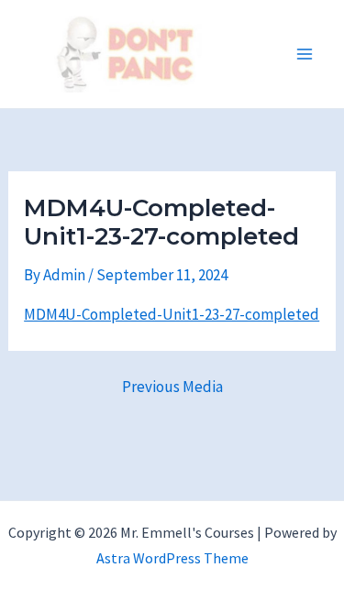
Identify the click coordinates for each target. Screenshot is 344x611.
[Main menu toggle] (305, 54)
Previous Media (172, 387)
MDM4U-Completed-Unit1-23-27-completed (171, 314)
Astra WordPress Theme (172, 558)
